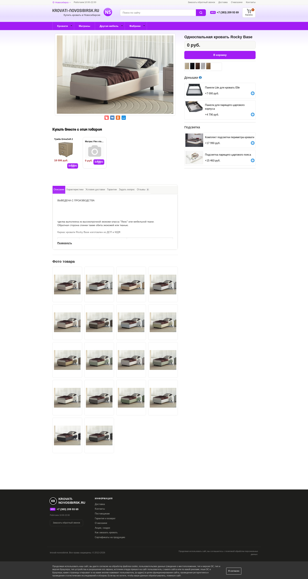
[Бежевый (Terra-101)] (208, 66)
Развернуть (64, 243)
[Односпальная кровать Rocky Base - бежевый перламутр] (115, 77)
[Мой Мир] (124, 118)
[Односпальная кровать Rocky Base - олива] (131, 397)
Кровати (62, 26)
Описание (59, 189)
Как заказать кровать (106, 532)
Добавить (72, 166)
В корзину (220, 54)
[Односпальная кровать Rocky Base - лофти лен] (67, 397)
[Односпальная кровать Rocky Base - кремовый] (163, 322)
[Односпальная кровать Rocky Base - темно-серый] (99, 435)
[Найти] (201, 12)
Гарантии (112, 189)
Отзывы (142, 189)
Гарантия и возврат (105, 518)
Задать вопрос (127, 189)
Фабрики (135, 26)
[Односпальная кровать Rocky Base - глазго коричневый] (99, 322)
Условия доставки (95, 189)
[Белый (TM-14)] (203, 66)
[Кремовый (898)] (187, 66)
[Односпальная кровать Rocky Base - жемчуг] (131, 360)
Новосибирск (61, 2)
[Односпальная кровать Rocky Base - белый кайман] (99, 284)
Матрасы (84, 26)
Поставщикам (102, 513)
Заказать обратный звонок (201, 2)
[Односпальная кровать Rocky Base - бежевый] (131, 284)
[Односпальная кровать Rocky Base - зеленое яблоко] (99, 360)
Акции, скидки (102, 527)
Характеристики (74, 189)
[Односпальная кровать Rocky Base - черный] (67, 435)
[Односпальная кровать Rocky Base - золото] (67, 360)
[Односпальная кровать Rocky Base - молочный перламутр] (163, 397)
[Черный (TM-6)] (192, 66)
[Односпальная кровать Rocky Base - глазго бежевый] (67, 322)
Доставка (223, 2)
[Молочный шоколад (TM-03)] (198, 66)
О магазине (237, 2)
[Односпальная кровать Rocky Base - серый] (99, 397)
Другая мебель (109, 26)
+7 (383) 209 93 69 (228, 12)
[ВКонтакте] (112, 118)
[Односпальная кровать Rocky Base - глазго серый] (131, 322)
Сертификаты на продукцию (110, 537)
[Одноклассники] (118, 118)
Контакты (251, 2)
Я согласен (233, 571)
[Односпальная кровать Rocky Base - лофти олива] (163, 360)
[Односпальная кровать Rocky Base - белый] (163, 284)
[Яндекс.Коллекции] (106, 118)
